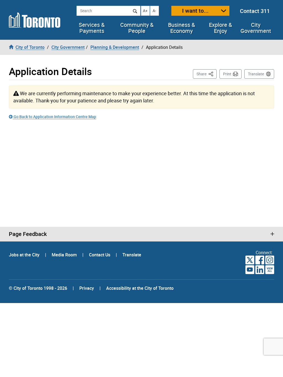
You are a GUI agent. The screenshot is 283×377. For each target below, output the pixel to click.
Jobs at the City (25, 255)
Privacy (86, 288)
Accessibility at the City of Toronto (140, 288)
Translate (256, 73)
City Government (255, 28)
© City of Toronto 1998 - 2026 (38, 288)
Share (206, 73)
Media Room (65, 255)
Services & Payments (91, 28)
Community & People (136, 28)
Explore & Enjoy (220, 28)
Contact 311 (255, 11)
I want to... (195, 10)
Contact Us (100, 255)
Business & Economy (181, 28)
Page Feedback (28, 234)
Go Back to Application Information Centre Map (54, 116)
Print (227, 73)
